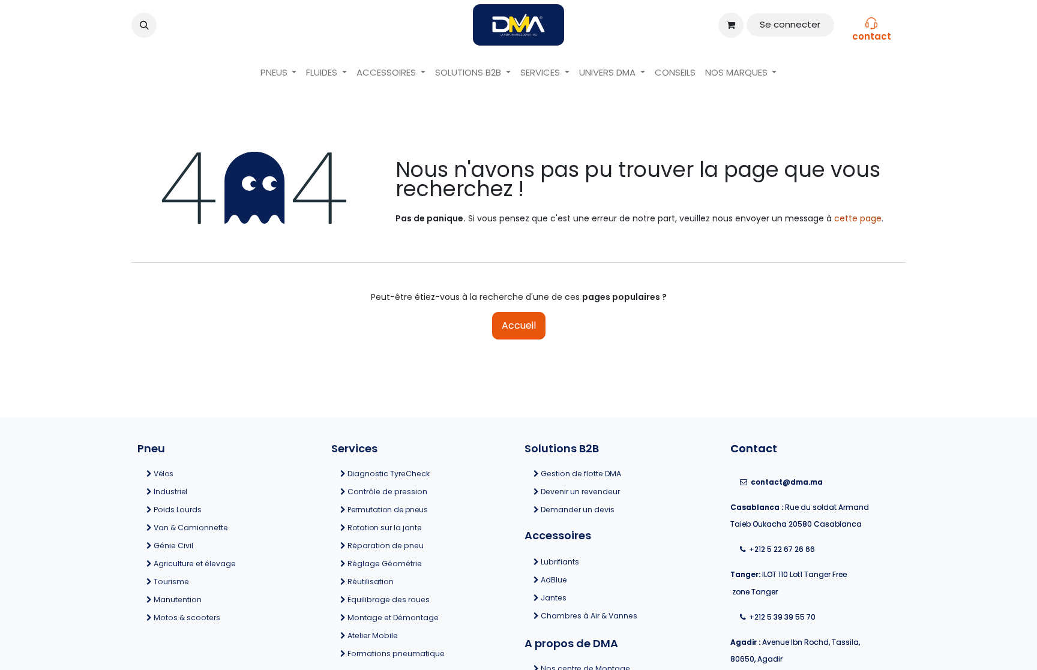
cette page (858, 218)
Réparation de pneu (385, 545)
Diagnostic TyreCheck (388, 473)
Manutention (215, 599)
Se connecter (790, 24)
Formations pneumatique (395, 653)
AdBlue (601, 580)
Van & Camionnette (216, 527)
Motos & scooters (216, 617)
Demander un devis (577, 509)
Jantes (601, 598)
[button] (144, 25)
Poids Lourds (215, 509)
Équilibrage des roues (388, 599)
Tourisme (214, 581)
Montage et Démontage (393, 617)
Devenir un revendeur (579, 491)
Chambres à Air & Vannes (604, 616)
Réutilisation (370, 581)
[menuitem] (279, 72)
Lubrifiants (601, 562)
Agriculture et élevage (216, 563)
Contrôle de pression (386, 491)
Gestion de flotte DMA (581, 473)
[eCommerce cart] (731, 25)
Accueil (519, 325)
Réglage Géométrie (384, 563)
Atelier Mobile (372, 635)
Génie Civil (215, 545)
